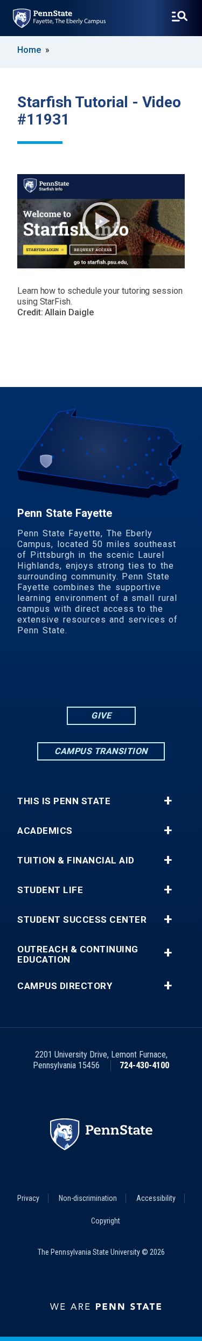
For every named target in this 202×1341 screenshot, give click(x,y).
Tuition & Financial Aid (76, 860)
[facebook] (59, 674)
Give (101, 715)
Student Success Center (82, 920)
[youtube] (115, 674)
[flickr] (87, 674)
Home (29, 50)
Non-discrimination (88, 1198)
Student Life (50, 890)
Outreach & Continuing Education (77, 954)
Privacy (28, 1198)
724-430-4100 (144, 1065)
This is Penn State (63, 801)
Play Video (101, 221)
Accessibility (156, 1198)
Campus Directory (64, 986)
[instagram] (143, 674)
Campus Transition (101, 751)
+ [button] (168, 801)
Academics (45, 831)
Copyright (105, 1220)
